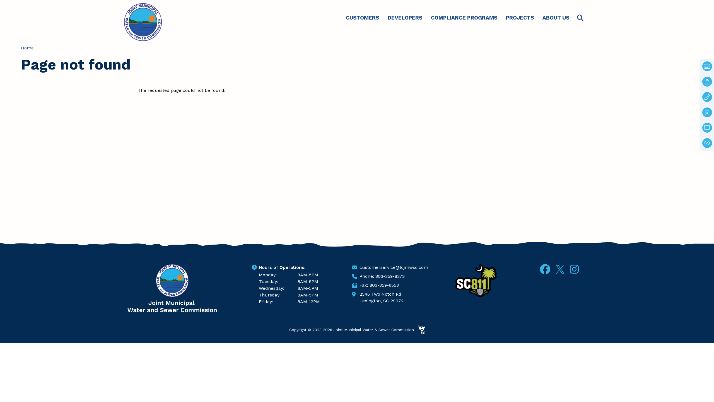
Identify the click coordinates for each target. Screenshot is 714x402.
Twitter (560, 268)
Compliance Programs (464, 18)
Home (27, 48)
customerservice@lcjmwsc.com (394, 267)
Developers (405, 18)
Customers (362, 18)
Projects (520, 18)
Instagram (574, 269)
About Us (556, 18)
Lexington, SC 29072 (382, 300)
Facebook (545, 269)
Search (580, 18)
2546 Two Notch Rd (380, 294)
